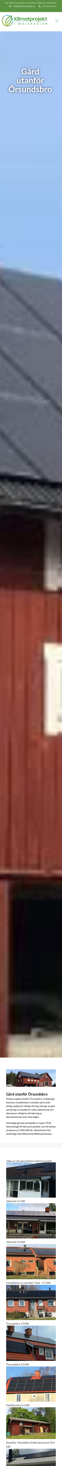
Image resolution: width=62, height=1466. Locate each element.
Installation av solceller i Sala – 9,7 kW (28, 1282)
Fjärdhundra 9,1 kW (17, 1405)
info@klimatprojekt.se (24, 6)
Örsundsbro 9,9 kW (17, 1364)
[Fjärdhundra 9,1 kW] (31, 1384)
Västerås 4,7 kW (15, 1201)
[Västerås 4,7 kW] (31, 1180)
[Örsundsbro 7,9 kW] (31, 1302)
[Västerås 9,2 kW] (31, 1220)
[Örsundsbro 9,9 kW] (31, 1343)
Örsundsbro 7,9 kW (17, 1323)
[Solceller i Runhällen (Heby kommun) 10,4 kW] (31, 1423)
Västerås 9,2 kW (15, 1242)
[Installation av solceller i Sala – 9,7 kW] (31, 1261)
